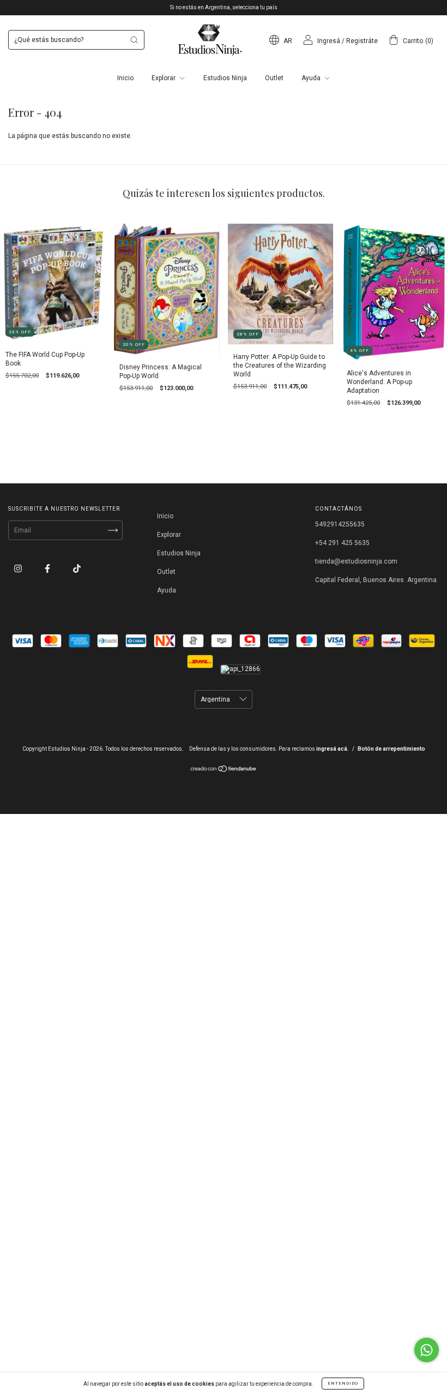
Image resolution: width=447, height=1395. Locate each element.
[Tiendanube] (224, 770)
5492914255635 (340, 524)
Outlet (274, 78)
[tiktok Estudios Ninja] (77, 568)
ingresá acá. (332, 749)
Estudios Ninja (225, 78)
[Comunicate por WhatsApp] (426, 1350)
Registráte (362, 41)
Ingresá (328, 41)
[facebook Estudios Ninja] (48, 568)
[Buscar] (134, 40)
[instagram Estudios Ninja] (18, 568)
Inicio (125, 78)
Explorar (164, 78)
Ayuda (311, 78)
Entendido (343, 1383)
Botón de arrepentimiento (391, 749)
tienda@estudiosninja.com (356, 561)
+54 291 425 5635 (342, 543)
